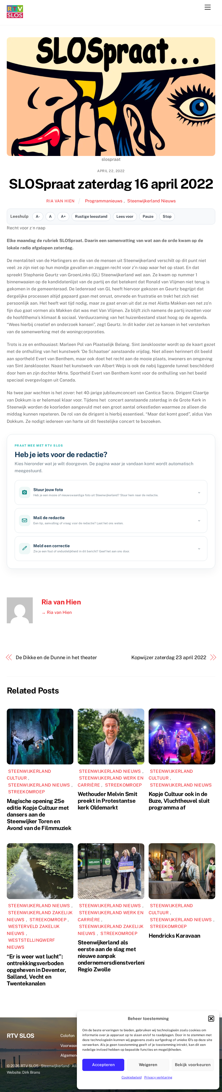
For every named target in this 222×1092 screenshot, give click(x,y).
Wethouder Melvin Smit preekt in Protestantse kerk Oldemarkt (108, 801)
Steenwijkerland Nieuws (151, 200)
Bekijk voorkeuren (193, 1064)
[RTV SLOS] (15, 15)
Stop (167, 216)
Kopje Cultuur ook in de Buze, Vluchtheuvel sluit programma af (179, 801)
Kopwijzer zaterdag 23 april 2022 (168, 657)
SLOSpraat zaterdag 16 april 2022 (111, 184)
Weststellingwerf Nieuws (31, 944)
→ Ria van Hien (56, 612)
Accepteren (103, 1064)
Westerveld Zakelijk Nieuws (33, 930)
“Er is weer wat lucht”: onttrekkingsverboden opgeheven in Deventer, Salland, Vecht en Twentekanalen (36, 970)
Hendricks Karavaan (174, 935)
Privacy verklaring (158, 1077)
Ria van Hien (60, 201)
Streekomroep (26, 791)
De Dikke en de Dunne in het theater (56, 657)
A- (38, 216)
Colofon (67, 1035)
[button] (211, 1018)
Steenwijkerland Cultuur (29, 775)
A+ (63, 216)
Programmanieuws (103, 200)
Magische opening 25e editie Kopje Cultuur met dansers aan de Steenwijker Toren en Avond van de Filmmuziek (39, 814)
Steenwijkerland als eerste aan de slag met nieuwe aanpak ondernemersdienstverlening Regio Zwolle (115, 956)
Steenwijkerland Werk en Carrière (110, 916)
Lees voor (124, 216)
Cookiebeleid (132, 1077)
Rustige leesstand (91, 216)
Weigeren (148, 1064)
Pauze (148, 216)
